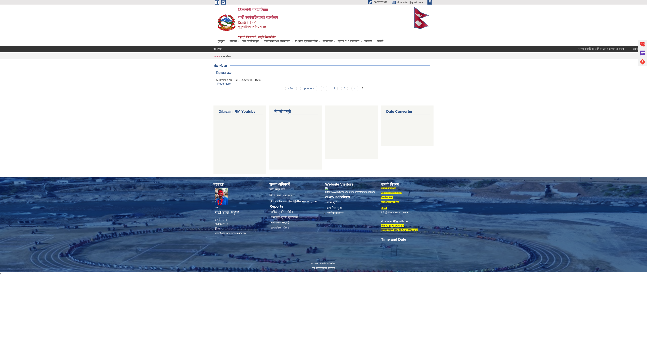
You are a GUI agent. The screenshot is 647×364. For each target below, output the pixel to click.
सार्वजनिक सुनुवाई (280, 222)
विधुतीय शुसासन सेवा (306, 41)
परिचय (233, 41)
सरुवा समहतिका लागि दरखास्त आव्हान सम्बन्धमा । (585, 48)
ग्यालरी (368, 41)
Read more (224, 83)
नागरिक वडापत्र (335, 213)
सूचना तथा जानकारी (348, 41)
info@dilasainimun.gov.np (395, 212)
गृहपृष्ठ (221, 41)
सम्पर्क (380, 41)
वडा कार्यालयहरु (250, 41)
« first (291, 88)
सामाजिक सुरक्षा (335, 207)
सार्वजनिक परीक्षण (280, 227)
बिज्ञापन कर (224, 73)
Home (216, 56)
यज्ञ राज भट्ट (227, 212)
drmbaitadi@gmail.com (394, 221)
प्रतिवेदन (328, 41)
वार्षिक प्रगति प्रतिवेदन (283, 212)
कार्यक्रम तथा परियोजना (277, 41)
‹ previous (309, 88)
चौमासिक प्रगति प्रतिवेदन (284, 217)
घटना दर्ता (332, 202)
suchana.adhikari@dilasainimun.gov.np (296, 201)
